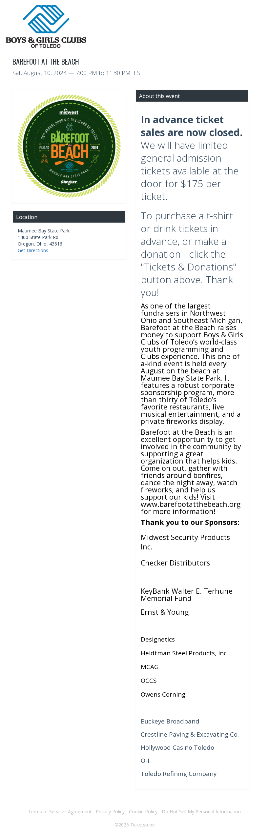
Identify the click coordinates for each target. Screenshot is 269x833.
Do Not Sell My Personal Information (201, 811)
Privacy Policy (110, 811)
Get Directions (33, 250)
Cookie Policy (143, 811)
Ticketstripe (142, 825)
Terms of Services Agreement (60, 811)
